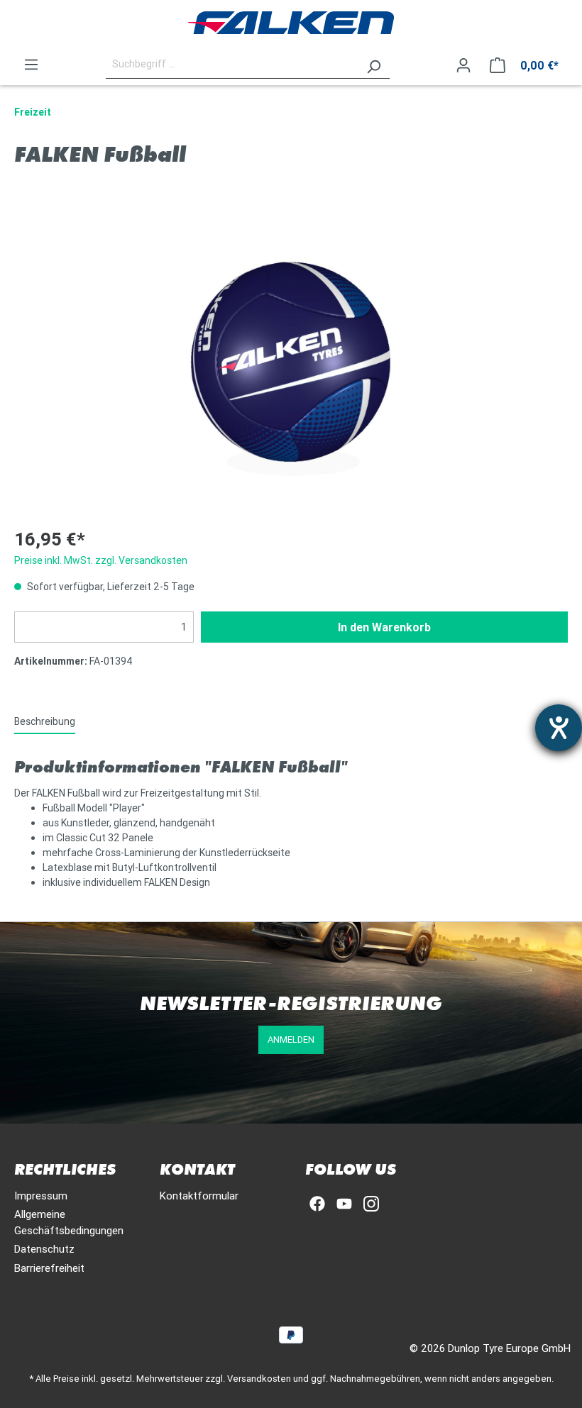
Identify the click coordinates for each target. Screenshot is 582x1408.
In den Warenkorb (384, 627)
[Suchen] (373, 64)
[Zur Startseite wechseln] (291, 22)
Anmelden (291, 1039)
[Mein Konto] (463, 65)
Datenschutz (44, 1248)
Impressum (40, 1195)
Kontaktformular (199, 1195)
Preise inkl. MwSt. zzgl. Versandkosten (100, 560)
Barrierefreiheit (49, 1268)
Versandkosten (259, 1379)
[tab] (44, 721)
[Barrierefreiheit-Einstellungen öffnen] (558, 727)
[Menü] (31, 64)
